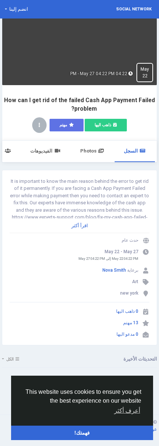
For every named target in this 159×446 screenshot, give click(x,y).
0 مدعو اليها (127, 334)
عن (153, 429)
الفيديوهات (41, 151)
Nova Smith (114, 270)
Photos (88, 151)
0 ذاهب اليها (127, 311)
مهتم (63, 125)
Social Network (134, 9)
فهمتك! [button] (82, 433)
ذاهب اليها (103, 125)
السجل (131, 151)
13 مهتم (130, 322)
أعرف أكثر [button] (127, 411)
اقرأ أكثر (79, 225)
